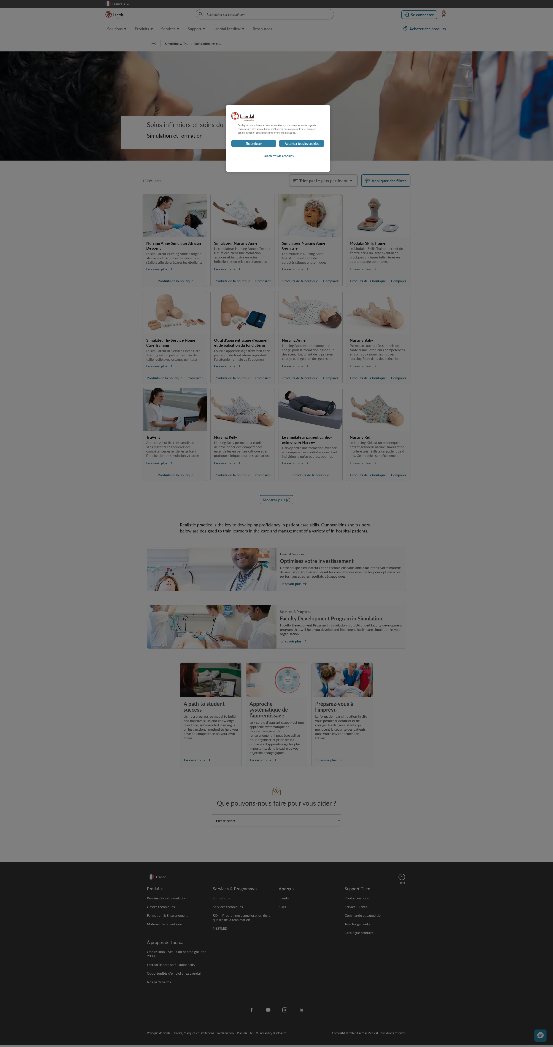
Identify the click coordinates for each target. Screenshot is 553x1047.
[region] (278, 138)
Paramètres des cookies (278, 156)
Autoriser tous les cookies (302, 143)
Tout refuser (254, 143)
